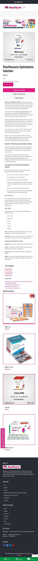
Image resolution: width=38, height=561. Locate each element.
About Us (5, 487)
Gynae (5, 521)
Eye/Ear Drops (15, 81)
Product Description (19, 90)
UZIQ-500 (7, 407)
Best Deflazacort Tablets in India (11, 286)
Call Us (8, 559)
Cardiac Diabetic (8, 270)
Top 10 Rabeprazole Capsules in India (12, 284)
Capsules (5, 511)
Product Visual (19, 98)
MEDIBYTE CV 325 (9, 367)
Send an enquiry (8, 84)
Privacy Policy (6, 498)
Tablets (5, 508)
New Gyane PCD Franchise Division (11, 495)
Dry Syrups (6, 516)
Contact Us (6, 500)
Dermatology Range (9, 272)
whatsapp (20, 559)
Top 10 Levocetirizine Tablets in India (12, 288)
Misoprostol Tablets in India (10, 283)
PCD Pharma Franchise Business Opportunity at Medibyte (15, 492)
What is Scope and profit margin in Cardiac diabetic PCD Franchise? (19, 281)
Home (5, 485)
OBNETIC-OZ (8, 327)
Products (5, 490)
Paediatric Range (8, 275)
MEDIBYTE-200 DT (9, 448)
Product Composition (19, 94)
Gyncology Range (8, 269)
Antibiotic (10, 81)
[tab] (19, 90)
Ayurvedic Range (8, 274)
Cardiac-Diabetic (7, 523)
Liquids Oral (6, 513)
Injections (6, 518)
